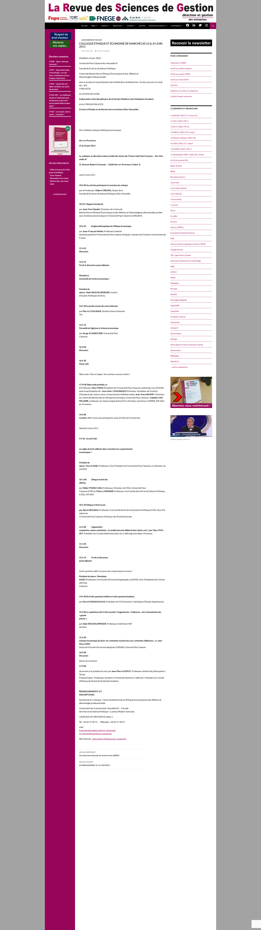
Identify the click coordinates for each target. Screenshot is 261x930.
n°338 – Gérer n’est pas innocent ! (58, 62)
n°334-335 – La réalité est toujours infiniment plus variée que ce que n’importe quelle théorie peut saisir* (60, 100)
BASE (172, 171)
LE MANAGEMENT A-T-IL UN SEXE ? (94, 763)
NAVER (173, 294)
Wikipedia (174, 356)
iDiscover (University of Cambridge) (185, 261)
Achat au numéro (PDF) (180, 74)
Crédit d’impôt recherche (181, 96)
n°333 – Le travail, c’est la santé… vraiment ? (59, 112)
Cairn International (178, 188)
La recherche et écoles (91, 40)
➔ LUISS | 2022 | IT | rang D (181, 143)
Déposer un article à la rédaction (184, 91)
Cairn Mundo (176, 194)
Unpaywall (174, 322)
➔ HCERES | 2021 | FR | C (181, 149)
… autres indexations (179, 367)
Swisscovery (175, 350)
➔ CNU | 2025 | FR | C (179, 121)
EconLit (173, 221)
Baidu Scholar (176, 166)
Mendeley (174, 283)
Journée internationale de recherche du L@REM (99, 754)
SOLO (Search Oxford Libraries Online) (186, 345)
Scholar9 (174, 328)
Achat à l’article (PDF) (179, 79)
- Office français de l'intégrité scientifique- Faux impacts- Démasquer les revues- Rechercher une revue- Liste (59, 176)
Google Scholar (176, 249)
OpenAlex (174, 311)
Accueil (84, 26)
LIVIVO (173, 272)
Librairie (174, 85)
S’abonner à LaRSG (178, 63)
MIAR (172, 277)
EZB (172, 238)
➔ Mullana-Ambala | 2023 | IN (183, 138)
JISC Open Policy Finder (180, 255)
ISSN (172, 266)
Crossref (174, 205)
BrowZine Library (177, 177)
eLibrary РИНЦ (176, 227)
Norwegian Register (178, 300)
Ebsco (172, 210)
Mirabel (173, 289)
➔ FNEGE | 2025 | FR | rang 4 (182, 132)
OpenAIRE (174, 305)
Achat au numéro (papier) (181, 68)
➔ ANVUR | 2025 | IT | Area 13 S (183, 115)
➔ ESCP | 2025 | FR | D (179, 126)
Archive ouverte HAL (179, 160)
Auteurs (142, 26)
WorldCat (174, 361)
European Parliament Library (182, 233)
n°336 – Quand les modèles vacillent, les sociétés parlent (59, 86)
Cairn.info (174, 182)
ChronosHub (175, 199)
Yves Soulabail (103, 51)
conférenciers (59, 194)
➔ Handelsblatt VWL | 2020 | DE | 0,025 (187, 154)
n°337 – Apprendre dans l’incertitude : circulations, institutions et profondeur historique (59, 74)
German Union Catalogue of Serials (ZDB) (187, 244)
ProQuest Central (177, 317)
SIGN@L (173, 339)
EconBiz (173, 216)
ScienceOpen (175, 333)
